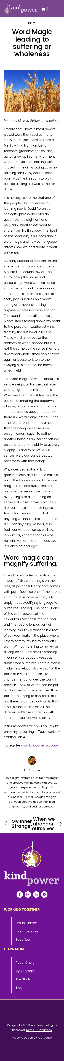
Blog (18, 987)
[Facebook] (20, 894)
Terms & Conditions (39, 1030)
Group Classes (26, 923)
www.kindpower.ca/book (39, 745)
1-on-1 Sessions (27, 931)
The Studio (23, 979)
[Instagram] (28, 894)
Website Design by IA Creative (32, 1037)
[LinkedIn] (36, 894)
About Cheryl (25, 962)
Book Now (22, 939)
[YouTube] (44, 894)
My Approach (25, 971)
